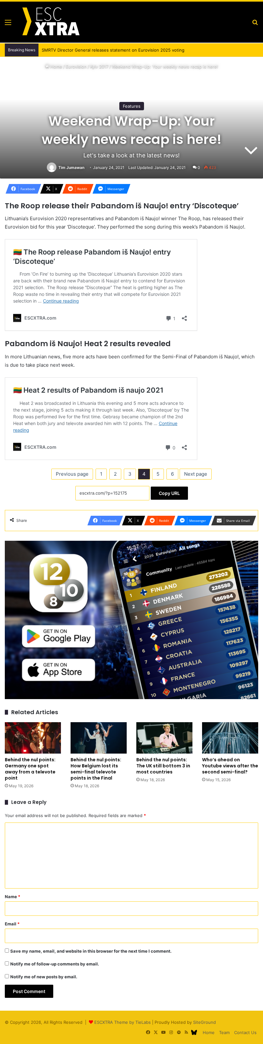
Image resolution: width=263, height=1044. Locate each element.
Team (224, 1032)
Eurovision (76, 66)
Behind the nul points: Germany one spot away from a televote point (30, 768)
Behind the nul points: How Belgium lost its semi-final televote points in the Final (96, 768)
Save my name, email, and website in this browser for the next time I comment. (91, 951)
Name (12, 896)
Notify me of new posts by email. (43, 976)
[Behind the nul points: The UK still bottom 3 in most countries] (164, 738)
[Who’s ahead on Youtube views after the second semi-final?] (230, 738)
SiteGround (204, 1022)
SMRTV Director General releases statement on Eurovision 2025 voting (113, 50)
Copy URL (169, 493)
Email (12, 923)
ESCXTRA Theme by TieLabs (122, 1022)
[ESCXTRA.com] (50, 22)
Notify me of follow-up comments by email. (54, 963)
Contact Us (245, 1032)
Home (55, 66)
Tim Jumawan (71, 167)
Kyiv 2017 (99, 66)
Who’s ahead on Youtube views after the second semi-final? (230, 765)
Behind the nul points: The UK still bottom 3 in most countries (163, 765)
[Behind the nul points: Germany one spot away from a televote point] (33, 738)
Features (131, 106)
